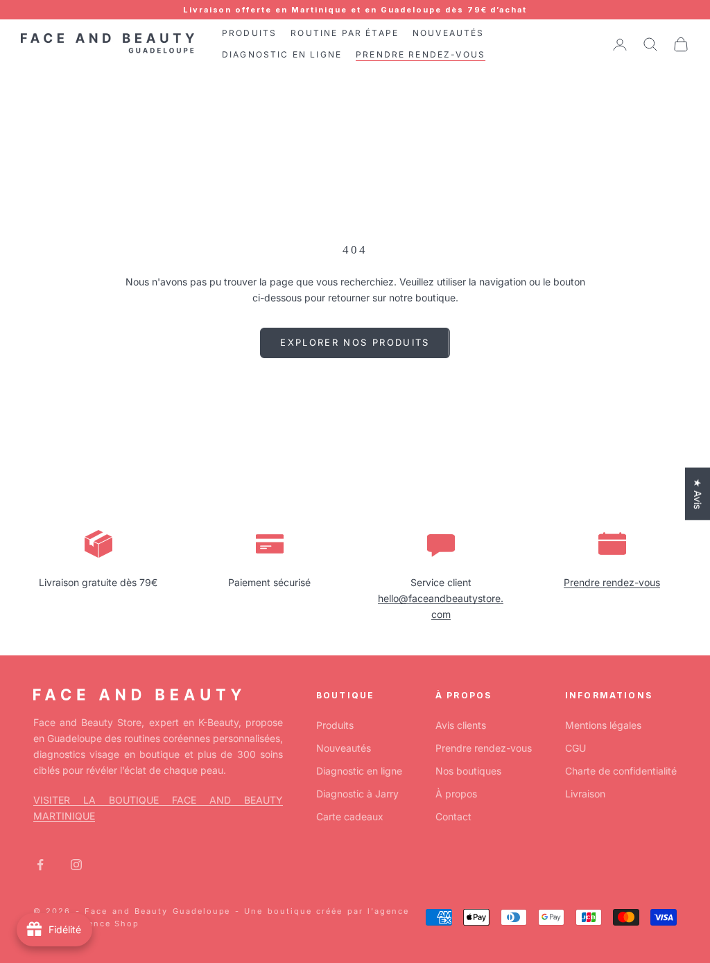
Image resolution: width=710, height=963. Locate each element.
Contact (453, 816)
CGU (575, 748)
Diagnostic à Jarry (357, 793)
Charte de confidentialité (621, 771)
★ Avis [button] (698, 494)
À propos (456, 793)
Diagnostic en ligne (359, 771)
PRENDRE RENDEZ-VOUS (420, 54)
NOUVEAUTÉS (449, 33)
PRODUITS (249, 33)
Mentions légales (603, 725)
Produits (335, 725)
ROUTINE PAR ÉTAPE (345, 33)
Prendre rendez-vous (612, 582)
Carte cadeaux (349, 816)
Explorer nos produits (354, 342)
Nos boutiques (468, 771)
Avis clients (460, 725)
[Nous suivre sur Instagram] (76, 865)
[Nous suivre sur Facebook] (40, 865)
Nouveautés (343, 748)
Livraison (585, 793)
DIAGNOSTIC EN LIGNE (282, 54)
